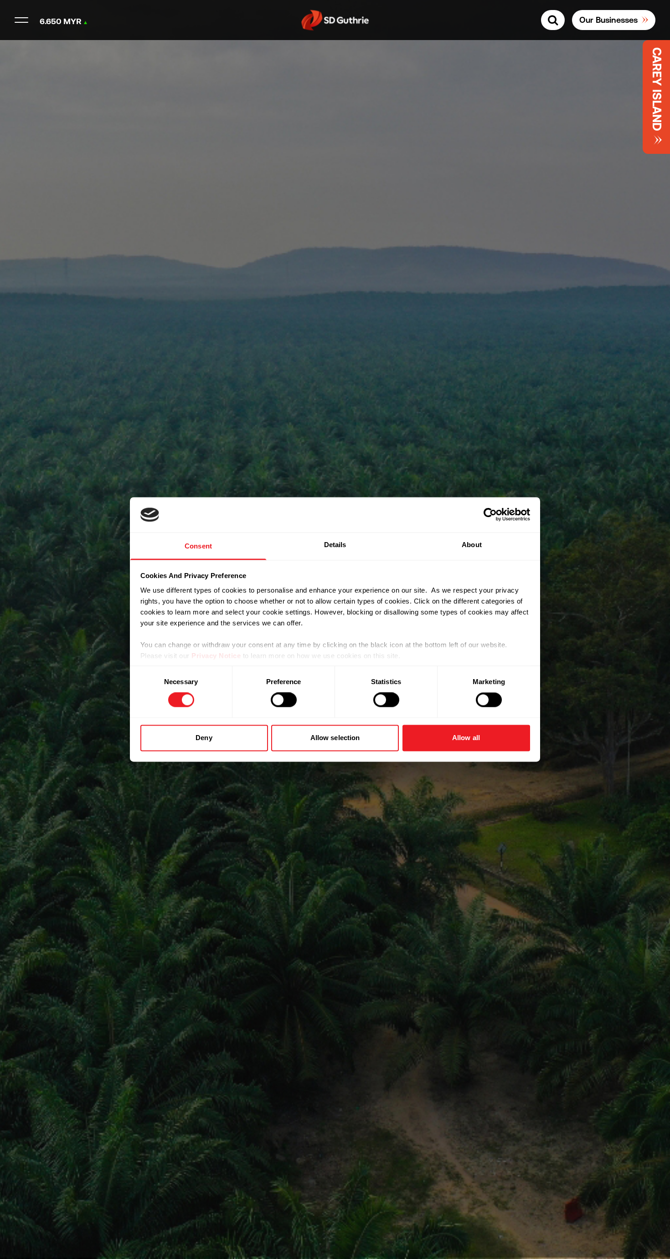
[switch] (284, 700)
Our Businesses (608, 20)
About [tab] (472, 544)
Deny (204, 737)
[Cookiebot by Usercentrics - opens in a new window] (490, 515)
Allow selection (335, 737)
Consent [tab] (198, 546)
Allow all (466, 737)
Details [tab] (335, 544)
